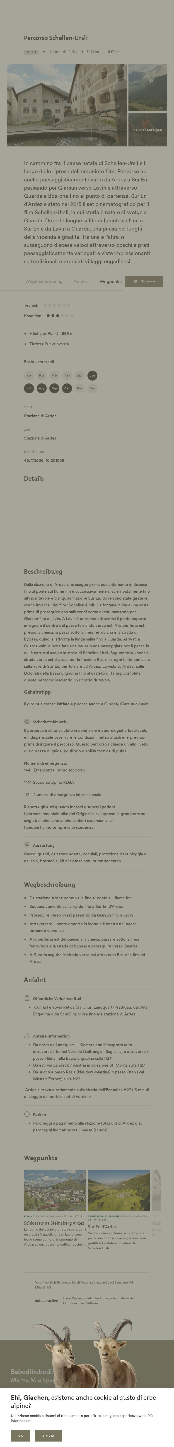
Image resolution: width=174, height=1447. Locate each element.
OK (20, 1435)
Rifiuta (48, 1435)
